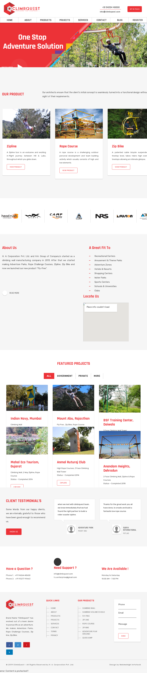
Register (138, 20)
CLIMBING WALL (88, 608)
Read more (14, 293)
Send (123, 636)
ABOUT (54, 612)
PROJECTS (55, 620)
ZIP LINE (85, 620)
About (27, 20)
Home (9, 20)
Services (82, 20)
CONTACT (55, 627)
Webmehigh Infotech (130, 665)
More (97, 376)
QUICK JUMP (87, 638)
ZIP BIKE (85, 627)
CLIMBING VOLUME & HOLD (93, 612)
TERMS (54, 631)
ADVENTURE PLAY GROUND (89, 632)
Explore (17, 487)
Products (46, 20)
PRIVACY (54, 635)
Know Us (14, 531)
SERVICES (55, 623)
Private (83, 376)
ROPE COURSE (88, 623)
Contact (101, 20)
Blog (119, 20)
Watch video (7, 67)
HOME (53, 608)
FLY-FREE (86, 616)
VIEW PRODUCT (37, 167)
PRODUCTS (55, 616)
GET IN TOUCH (135, 9)
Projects (64, 20)
